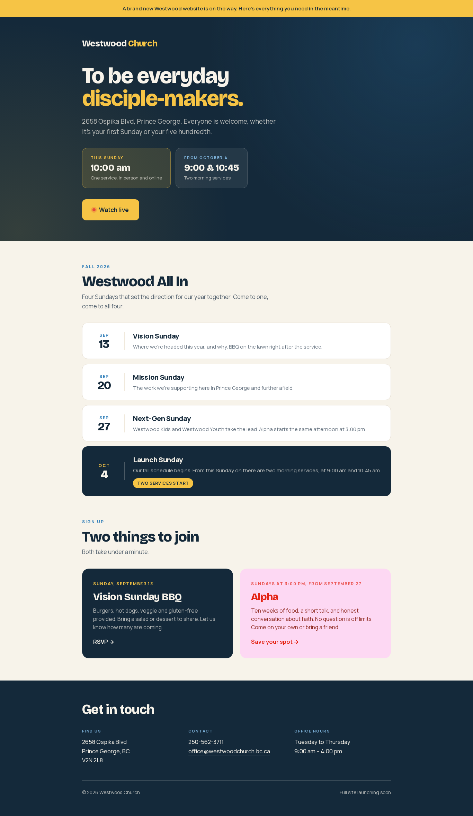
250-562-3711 (206, 742)
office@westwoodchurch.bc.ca (229, 751)
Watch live (114, 210)
